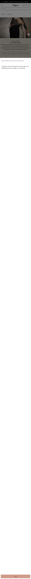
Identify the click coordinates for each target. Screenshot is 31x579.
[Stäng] (27, 60)
